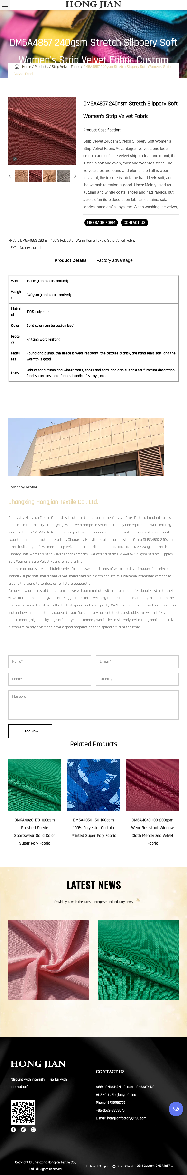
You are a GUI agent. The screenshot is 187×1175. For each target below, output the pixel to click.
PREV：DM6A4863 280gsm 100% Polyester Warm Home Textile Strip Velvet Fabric (71, 240)
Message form (101, 222)
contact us (134, 222)
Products (41, 66)
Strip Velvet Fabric (66, 66)
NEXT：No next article (25, 247)
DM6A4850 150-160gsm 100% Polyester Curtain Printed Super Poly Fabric (93, 827)
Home (26, 66)
